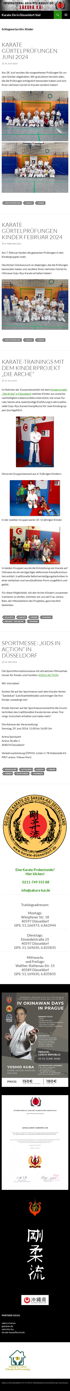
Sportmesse (22, 773)
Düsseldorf (10, 769)
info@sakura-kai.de (35, 890)
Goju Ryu (9, 617)
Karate (29, 203)
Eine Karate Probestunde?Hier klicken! (35, 872)
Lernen (8, 773)
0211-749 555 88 (35, 882)
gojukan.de (7, 1326)
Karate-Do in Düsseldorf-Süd (21, 15)
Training (33, 621)
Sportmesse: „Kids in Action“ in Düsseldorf (31, 649)
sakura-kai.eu (9, 1323)
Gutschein (26, 769)
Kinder (40, 203)
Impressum (63, 1382)
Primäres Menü (66, 15)
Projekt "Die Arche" (14, 621)
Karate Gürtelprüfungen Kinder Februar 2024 (32, 230)
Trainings (38, 773)
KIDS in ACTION (48, 675)
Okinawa (46, 617)
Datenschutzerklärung (48, 1382)
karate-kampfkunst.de (13, 1332)
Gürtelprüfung (13, 203)
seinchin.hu (8, 1329)
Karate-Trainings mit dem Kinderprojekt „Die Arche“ (33, 367)
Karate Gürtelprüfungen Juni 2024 (29, 50)
